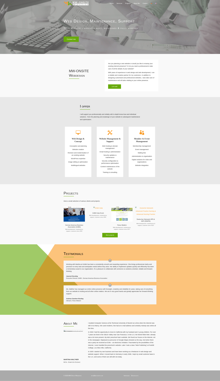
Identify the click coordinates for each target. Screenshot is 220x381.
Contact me (71, 39)
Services (119, 3)
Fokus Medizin (122, 225)
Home (112, 3)
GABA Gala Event (98, 213)
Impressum (126, 375)
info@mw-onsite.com (97, 375)
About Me (137, 3)
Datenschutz (134, 375)
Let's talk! (114, 86)
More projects (110, 235)
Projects (128, 3)
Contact (145, 3)
